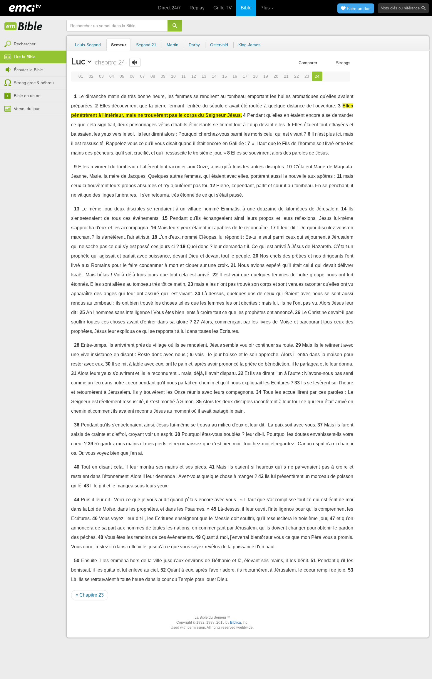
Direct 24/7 (169, 7)
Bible (246, 7)
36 (76, 424)
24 (317, 76)
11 (183, 76)
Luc (78, 61)
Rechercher (25, 43)
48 (100, 537)
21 (286, 76)
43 (86, 485)
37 (320, 424)
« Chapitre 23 (90, 594)
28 (76, 345)
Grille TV (222, 7)
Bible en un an (27, 95)
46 (95, 518)
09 (163, 76)
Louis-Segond (88, 44)
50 (76, 560)
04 (111, 76)
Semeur (118, 44)
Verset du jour (27, 108)
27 (196, 321)
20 (276, 76)
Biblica (235, 622)
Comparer (307, 62)
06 (132, 76)
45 (213, 509)
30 (107, 363)
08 (152, 76)
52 (163, 569)
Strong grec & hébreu (34, 82)
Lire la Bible (25, 56)
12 (193, 76)
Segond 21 (146, 44)
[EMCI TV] (25, 7)
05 (122, 76)
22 (296, 76)
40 (76, 466)
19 (265, 76)
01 (80, 76)
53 (350, 569)
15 (224, 76)
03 (101, 76)
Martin (172, 44)
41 (212, 466)
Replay (197, 7)
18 (255, 76)
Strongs (342, 62)
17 (245, 76)
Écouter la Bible (28, 69)
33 (297, 382)
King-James (249, 44)
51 (313, 560)
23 (306, 76)
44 (76, 499)
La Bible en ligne (23, 26)
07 (142, 76)
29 (298, 345)
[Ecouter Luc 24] (134, 62)
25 (82, 312)
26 (297, 312)
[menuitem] (33, 44)
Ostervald (219, 44)
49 (198, 537)
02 (91, 76)
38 (177, 434)
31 (73, 373)
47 (332, 518)
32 (240, 373)
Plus (265, 7)
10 (173, 76)
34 (258, 392)
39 (90, 443)
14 (214, 76)
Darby (194, 44)
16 (234, 76)
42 (261, 476)
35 (199, 401)
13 (204, 76)
